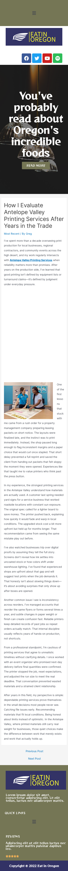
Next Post (34, 758)
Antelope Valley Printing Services (31, 260)
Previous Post (34, 751)
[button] (34, 13)
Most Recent (11, 233)
